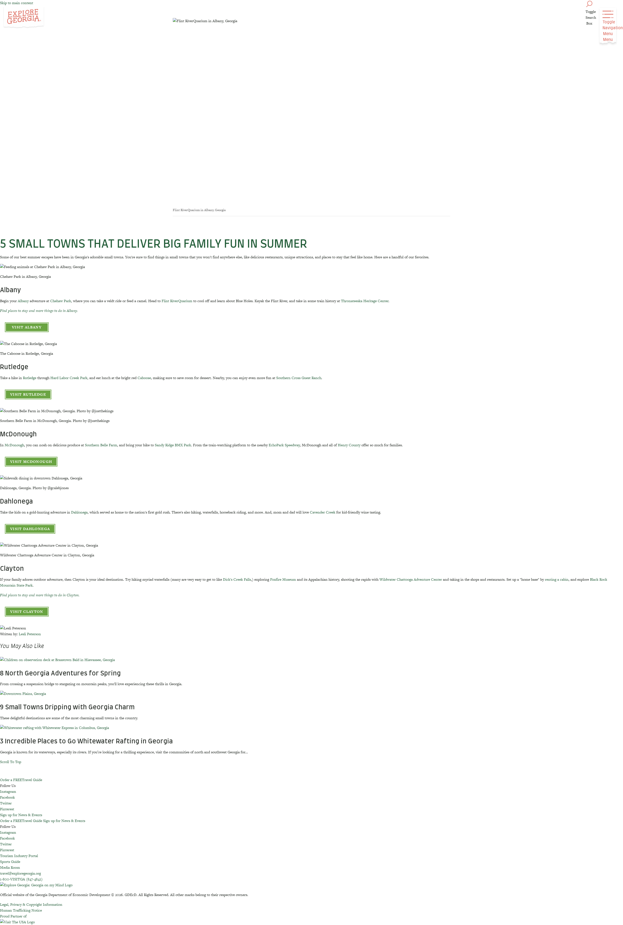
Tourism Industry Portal (19, 855)
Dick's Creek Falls (237, 579)
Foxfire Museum (283, 579)
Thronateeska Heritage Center (364, 300)
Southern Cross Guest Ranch (298, 377)
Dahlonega (79, 512)
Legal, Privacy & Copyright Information (31, 904)
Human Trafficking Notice (21, 910)
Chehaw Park (60, 300)
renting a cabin (556, 579)
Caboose (144, 377)
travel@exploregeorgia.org (20, 873)
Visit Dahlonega (30, 528)
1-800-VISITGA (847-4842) (21, 879)
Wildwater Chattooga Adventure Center (410, 579)
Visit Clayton (26, 611)
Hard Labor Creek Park (68, 377)
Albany (23, 300)
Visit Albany (27, 327)
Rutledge (29, 377)
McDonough (14, 445)
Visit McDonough (31, 461)
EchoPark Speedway (284, 445)
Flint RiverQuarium (177, 300)
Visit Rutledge (28, 394)
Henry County (349, 445)
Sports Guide (10, 861)
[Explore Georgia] (23, 17)
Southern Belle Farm (101, 445)
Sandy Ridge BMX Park (173, 445)
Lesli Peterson (30, 633)
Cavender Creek (322, 512)
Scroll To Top (10, 761)
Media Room (10, 867)
